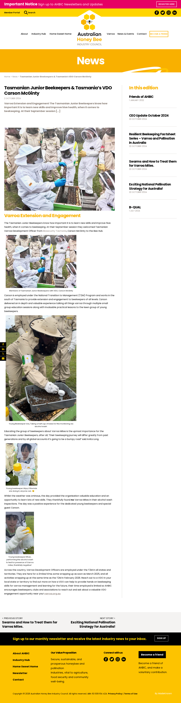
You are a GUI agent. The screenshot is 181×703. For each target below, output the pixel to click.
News (15, 76)
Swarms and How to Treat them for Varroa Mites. (152, 163)
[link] (55, 231)
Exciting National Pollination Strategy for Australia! (150, 186)
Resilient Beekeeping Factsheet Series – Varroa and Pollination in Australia (152, 138)
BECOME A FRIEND (159, 34)
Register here (167, 4)
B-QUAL (135, 207)
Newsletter (20, 673)
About (24, 33)
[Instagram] (168, 12)
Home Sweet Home (60, 33)
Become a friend (152, 654)
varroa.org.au (52, 593)
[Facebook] (157, 12)
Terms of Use (130, 693)
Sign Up (161, 638)
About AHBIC (21, 653)
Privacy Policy (115, 693)
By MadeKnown (163, 693)
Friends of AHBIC (141, 97)
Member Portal (12, 12)
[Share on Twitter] (3, 354)
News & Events (126, 33)
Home (7, 76)
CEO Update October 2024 (149, 115)
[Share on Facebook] (3, 344)
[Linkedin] (174, 12)
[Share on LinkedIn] (3, 349)
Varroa (111, 33)
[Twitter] (162, 12)
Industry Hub (39, 33)
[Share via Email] (3, 358)
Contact (142, 33)
